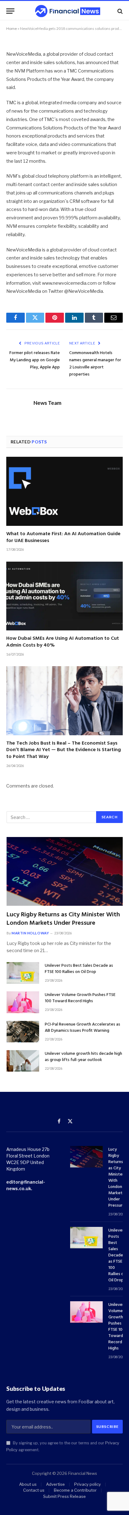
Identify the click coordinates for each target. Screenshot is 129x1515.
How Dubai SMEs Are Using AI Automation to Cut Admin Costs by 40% (62, 641)
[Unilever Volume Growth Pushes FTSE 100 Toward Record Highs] (23, 1002)
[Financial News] (67, 11)
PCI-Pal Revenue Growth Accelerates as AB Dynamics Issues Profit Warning (82, 1027)
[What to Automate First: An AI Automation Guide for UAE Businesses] (64, 491)
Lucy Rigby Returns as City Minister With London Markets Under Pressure (63, 919)
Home (11, 28)
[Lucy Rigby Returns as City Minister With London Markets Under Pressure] (65, 871)
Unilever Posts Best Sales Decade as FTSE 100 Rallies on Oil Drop (79, 968)
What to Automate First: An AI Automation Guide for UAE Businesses (63, 537)
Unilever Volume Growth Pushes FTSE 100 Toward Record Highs (80, 998)
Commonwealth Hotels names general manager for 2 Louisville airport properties (95, 363)
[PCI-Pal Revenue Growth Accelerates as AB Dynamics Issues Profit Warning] (23, 1031)
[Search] (119, 11)
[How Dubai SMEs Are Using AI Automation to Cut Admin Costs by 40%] (64, 596)
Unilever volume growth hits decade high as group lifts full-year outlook (83, 1057)
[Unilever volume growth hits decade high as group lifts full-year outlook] (23, 1061)
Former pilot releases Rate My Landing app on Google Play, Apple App (34, 360)
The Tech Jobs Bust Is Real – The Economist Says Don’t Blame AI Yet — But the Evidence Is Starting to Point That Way (63, 750)
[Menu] (10, 11)
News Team (47, 403)
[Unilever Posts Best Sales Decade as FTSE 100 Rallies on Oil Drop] (23, 973)
